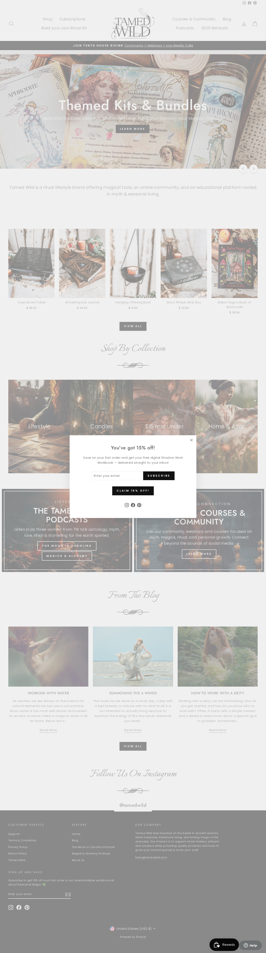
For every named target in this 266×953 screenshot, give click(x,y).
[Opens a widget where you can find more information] (250, 946)
